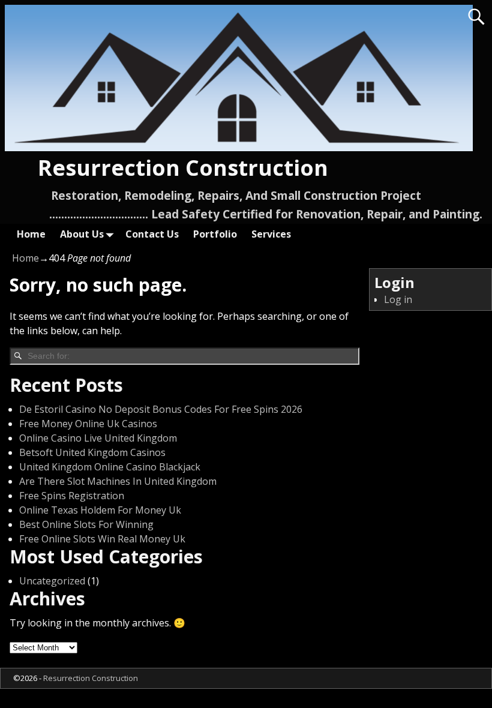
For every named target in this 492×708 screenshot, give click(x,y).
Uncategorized (52, 580)
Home (31, 234)
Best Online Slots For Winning (86, 524)
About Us (82, 234)
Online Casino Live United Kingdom (98, 438)
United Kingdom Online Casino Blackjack (109, 466)
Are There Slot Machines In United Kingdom (118, 481)
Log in (398, 299)
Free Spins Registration (71, 495)
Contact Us (152, 234)
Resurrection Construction (183, 167)
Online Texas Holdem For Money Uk (100, 510)
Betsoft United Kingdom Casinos (92, 452)
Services (271, 234)
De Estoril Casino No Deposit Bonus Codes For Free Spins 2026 (160, 409)
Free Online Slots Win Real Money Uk (102, 538)
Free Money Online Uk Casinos (88, 423)
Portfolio (215, 234)
